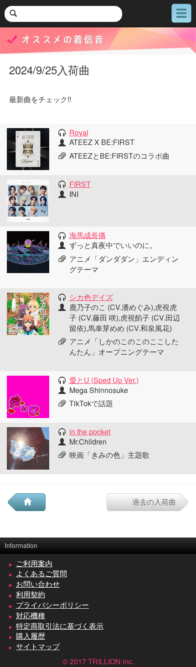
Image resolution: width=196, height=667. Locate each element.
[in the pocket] (28, 447)
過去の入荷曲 (154, 501)
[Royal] (28, 148)
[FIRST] (28, 199)
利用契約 (30, 594)
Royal (78, 132)
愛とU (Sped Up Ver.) (104, 380)
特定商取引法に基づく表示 (59, 625)
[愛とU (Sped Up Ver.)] (28, 395)
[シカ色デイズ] (28, 313)
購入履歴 (30, 636)
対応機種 (30, 615)
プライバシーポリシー (52, 605)
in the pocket (89, 431)
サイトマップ (38, 646)
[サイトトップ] (31, 502)
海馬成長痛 (87, 235)
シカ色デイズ (91, 297)
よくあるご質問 (41, 573)
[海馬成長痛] (28, 251)
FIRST (80, 184)
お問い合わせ (38, 584)
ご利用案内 (34, 563)
